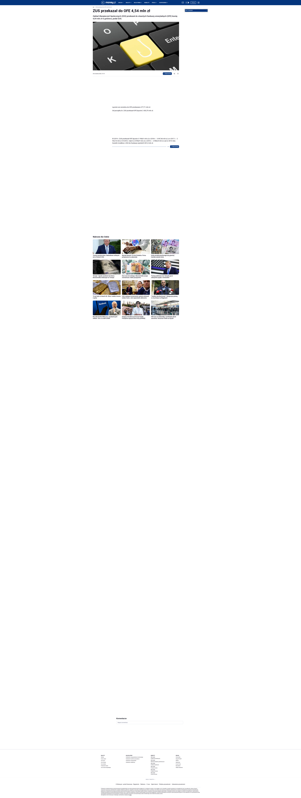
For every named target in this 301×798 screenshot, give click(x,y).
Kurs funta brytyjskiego (106, 767)
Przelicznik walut (104, 765)
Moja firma (137, 2)
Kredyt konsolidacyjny (155, 758)
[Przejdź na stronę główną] (102, 3)
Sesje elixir (178, 762)
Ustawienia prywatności (178, 784)
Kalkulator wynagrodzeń (131, 760)
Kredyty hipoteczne (155, 764)
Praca (153, 2)
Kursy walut (103, 758)
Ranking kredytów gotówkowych (157, 761)
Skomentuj (168, 73)
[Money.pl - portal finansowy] (112, 2)
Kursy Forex (178, 764)
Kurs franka (103, 762)
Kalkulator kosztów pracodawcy (132, 758)
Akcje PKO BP (179, 758)
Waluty (128, 2)
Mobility (146, 2)
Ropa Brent (178, 765)
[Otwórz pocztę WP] (183, 2)
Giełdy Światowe (179, 767)
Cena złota (178, 757)
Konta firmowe (154, 774)
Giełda (120, 2)
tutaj (130, 794)
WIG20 (177, 760)
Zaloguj (193, 2)
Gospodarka (162, 2)
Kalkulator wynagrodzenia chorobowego (134, 757)
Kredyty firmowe (154, 771)
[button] (187, 3)
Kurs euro (103, 760)
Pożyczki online (154, 768)
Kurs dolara (103, 764)
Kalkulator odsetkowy (130, 762)
